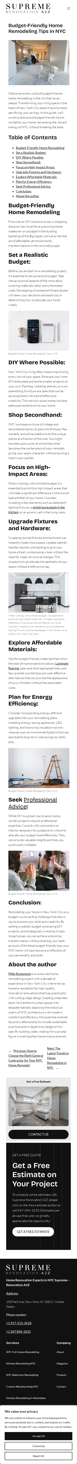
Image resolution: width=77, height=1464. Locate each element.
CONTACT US (38, 1134)
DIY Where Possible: (30, 157)
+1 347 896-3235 (18, 1332)
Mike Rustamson (19, 974)
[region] (38, 1434)
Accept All (39, 1436)
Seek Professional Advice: (33, 186)
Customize (38, 1446)
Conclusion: (24, 191)
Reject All (38, 1456)
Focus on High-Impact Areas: (35, 167)
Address (12, 1293)
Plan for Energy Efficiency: (34, 182)
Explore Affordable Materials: (36, 177)
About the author (27, 196)
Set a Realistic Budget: (31, 153)
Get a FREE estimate (33, 1232)
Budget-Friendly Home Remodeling (40, 148)
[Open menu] (68, 8)
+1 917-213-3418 (18, 1323)
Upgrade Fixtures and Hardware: (38, 172)
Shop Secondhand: (28, 162)
